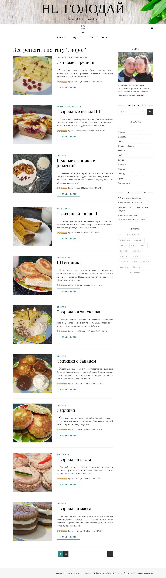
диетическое (133, 235)
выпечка (137, 251)
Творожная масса (74, 508)
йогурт (136, 267)
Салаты (121, 169)
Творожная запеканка (78, 311)
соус (134, 262)
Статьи (93, 37)
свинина (124, 267)
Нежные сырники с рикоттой (76, 163)
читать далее (68, 87)
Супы (120, 178)
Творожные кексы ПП (78, 111)
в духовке (125, 240)
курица (145, 262)
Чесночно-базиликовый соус (131, 219)
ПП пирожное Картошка (129, 198)
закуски (138, 240)
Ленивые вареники (75, 62)
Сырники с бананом (76, 361)
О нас (105, 37)
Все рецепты (124, 183)
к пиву (135, 256)
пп (121, 235)
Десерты (61, 57)
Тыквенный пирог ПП (79, 213)
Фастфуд (122, 173)
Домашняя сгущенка (127, 215)
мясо (134, 245)
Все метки (135, 272)
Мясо (120, 141)
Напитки (122, 164)
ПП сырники (69, 262)
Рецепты (77, 37)
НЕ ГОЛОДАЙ (83, 9)
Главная (62, 37)
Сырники (66, 410)
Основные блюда (77, 57)
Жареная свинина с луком (130, 202)
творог (123, 256)
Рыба (120, 155)
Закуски (61, 454)
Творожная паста (74, 459)
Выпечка (61, 106)
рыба (143, 245)
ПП (80, 106)
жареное (124, 251)
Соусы (121, 160)
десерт (123, 245)
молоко (124, 262)
